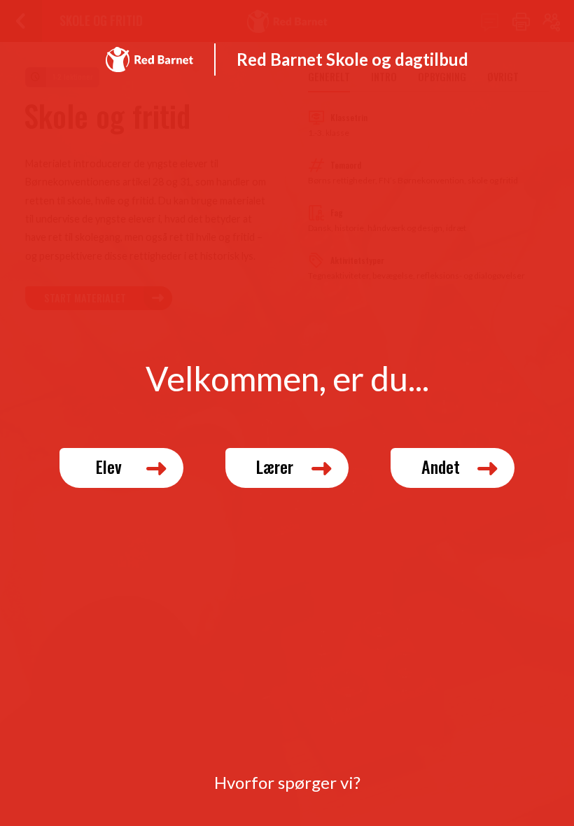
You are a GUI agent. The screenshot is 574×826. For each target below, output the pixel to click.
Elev (109, 466)
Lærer (274, 466)
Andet (440, 466)
